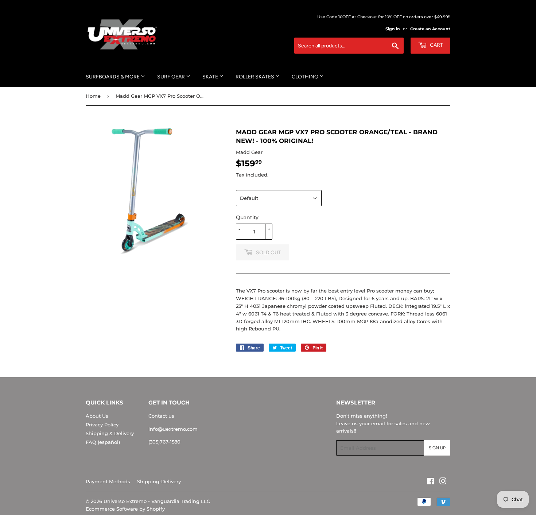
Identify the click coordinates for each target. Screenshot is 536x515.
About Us (97, 416)
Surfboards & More (113, 77)
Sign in (392, 28)
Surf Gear (171, 77)
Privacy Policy (102, 424)
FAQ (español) (103, 442)
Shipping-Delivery (159, 481)
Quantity (247, 217)
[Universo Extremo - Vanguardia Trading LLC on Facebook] (430, 482)
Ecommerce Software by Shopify (125, 509)
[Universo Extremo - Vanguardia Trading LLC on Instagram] (443, 482)
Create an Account (430, 28)
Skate (210, 77)
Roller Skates (255, 77)
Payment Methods (108, 481)
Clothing (305, 77)
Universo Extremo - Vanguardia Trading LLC (157, 501)
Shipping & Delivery (110, 433)
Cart (436, 45)
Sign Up (437, 447)
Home (93, 96)
